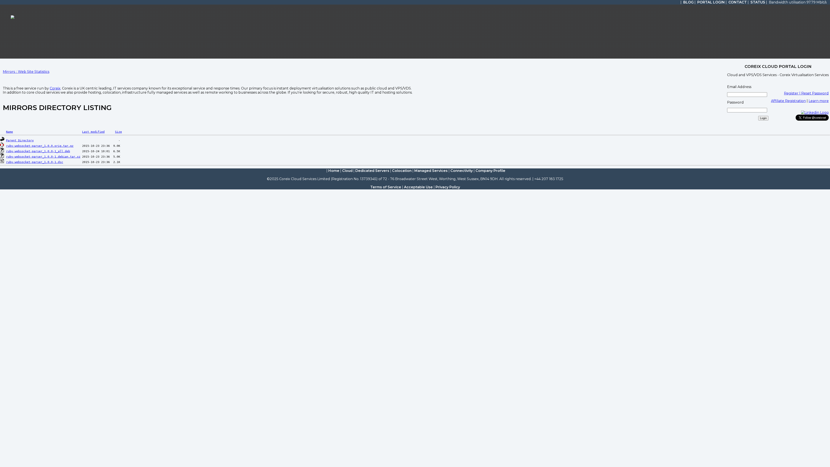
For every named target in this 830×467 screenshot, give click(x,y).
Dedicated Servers (372, 171)
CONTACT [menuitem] (737, 2)
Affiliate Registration (788, 101)
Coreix (55, 88)
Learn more (819, 101)
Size (118, 131)
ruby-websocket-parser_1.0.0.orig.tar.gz (39, 145)
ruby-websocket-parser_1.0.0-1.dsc (34, 162)
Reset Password (815, 93)
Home (333, 171)
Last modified (93, 131)
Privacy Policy (448, 187)
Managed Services (431, 171)
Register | (792, 93)
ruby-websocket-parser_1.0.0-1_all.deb (38, 151)
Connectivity (461, 171)
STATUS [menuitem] (757, 2)
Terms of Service (385, 187)
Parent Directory (20, 140)
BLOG (688, 2)
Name (9, 131)
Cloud (347, 171)
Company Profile (490, 171)
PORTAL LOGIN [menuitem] (711, 2)
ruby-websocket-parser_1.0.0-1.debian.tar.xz (43, 156)
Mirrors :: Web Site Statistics (26, 72)
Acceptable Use (418, 187)
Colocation (402, 171)
